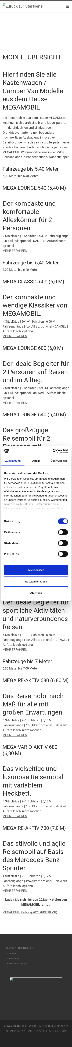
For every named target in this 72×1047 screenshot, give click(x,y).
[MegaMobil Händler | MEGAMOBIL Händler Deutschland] (23, 6)
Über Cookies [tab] (59, 460)
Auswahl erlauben (36, 581)
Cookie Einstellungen (17, 963)
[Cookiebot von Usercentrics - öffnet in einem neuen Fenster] (52, 451)
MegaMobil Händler (24, 1025)
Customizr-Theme (57, 1031)
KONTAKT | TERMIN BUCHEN (20, 948)
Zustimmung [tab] (13, 460)
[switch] (63, 532)
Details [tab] (36, 460)
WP (23, 1031)
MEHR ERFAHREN (15, 250)
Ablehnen (36, 592)
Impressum (11, 953)
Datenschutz (12, 958)
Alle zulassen (36, 569)
